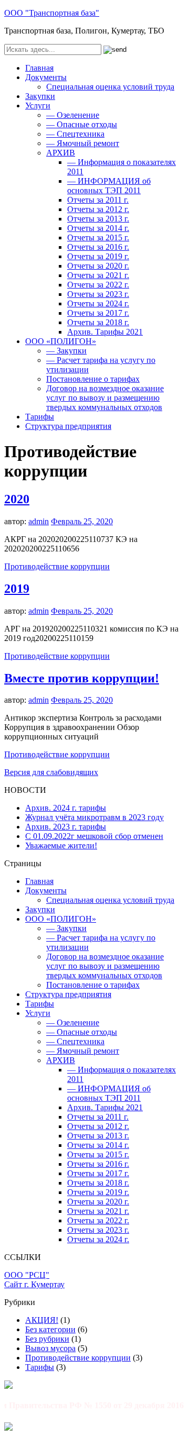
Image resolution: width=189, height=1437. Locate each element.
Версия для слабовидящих (51, 772)
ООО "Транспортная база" (51, 12)
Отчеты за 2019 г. (98, 256)
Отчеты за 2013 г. (98, 218)
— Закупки (66, 350)
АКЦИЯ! (41, 1320)
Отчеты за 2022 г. (98, 284)
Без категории (50, 1329)
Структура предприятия (68, 426)
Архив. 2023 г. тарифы (65, 826)
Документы (46, 77)
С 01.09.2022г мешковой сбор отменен (94, 836)
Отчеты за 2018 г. (98, 322)
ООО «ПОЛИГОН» (60, 341)
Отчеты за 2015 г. (98, 237)
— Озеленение (72, 114)
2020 (16, 499)
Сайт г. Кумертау (34, 1284)
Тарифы (39, 416)
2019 (16, 588)
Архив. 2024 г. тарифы (65, 807)
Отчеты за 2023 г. (98, 294)
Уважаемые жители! (61, 845)
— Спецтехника (75, 133)
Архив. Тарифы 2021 (105, 331)
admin (38, 521)
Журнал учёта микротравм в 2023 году (94, 817)
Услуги (37, 105)
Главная (39, 67)
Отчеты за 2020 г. (98, 265)
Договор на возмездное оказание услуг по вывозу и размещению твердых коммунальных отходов (105, 398)
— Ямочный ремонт (82, 143)
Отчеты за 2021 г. (98, 275)
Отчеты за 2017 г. (98, 312)
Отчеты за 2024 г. (98, 303)
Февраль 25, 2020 (82, 521)
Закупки (40, 96)
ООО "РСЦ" (26, 1274)
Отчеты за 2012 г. (98, 209)
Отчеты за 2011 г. (98, 199)
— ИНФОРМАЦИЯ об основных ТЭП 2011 (109, 185)
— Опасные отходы (81, 124)
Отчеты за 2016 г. (98, 246)
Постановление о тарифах (93, 378)
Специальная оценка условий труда (110, 86)
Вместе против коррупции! (81, 678)
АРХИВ (60, 152)
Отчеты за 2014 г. (98, 228)
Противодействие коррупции (57, 566)
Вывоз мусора (50, 1348)
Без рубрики (47, 1338)
